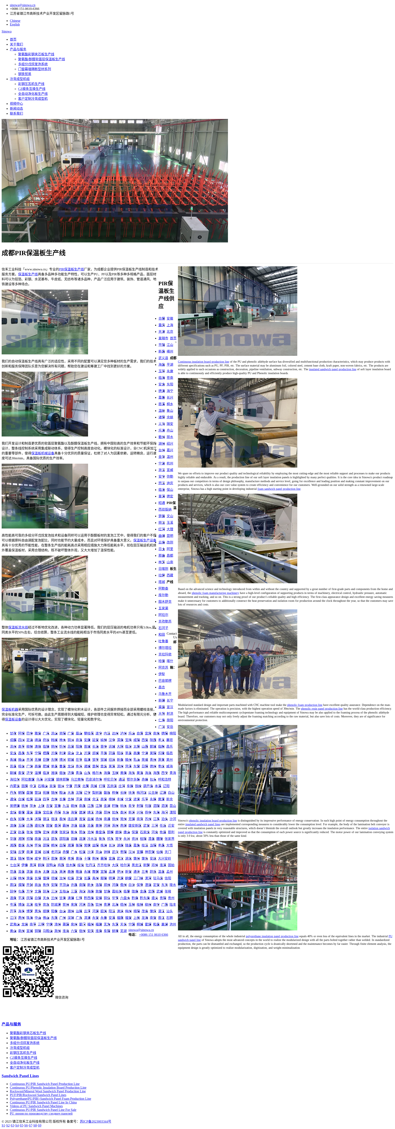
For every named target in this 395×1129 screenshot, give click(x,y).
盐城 (90, 819)
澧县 (151, 838)
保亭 (140, 885)
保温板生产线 (28, 274)
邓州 (154, 865)
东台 (66, 812)
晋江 (161, 917)
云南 (161, 542)
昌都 (170, 555)
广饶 (29, 766)
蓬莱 (161, 759)
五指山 (64, 891)
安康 (87, 740)
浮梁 (79, 799)
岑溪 (13, 904)
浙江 (161, 470)
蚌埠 (115, 931)
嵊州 (170, 351)
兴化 (140, 812)
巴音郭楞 (165, 680)
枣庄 (161, 766)
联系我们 (16, 113)
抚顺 (46, 792)
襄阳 (103, 858)
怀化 (38, 845)
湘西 (13, 845)
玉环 (161, 371)
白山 (171, 792)
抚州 (24, 806)
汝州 (62, 878)
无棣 (38, 759)
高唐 (136, 753)
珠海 (29, 917)
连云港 (72, 819)
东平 (29, 753)
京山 (98, 852)
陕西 (153, 740)
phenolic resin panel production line (322, 708)
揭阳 (136, 911)
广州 (62, 917)
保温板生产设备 (144, 540)
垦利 (95, 766)
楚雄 (161, 516)
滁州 (57, 931)
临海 (161, 377)
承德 (54, 832)
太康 (46, 871)
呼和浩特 (164, 779)
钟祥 (107, 852)
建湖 (82, 812)
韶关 (103, 911)
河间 (107, 825)
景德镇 (15, 806)
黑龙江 (137, 865)
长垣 (38, 878)
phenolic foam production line (304, 704)
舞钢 (95, 871)
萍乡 (33, 806)
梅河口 (141, 792)
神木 (62, 740)
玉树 (115, 773)
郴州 (54, 845)
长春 (62, 799)
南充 (156, 733)
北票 (85, 786)
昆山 (173, 806)
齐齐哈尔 (103, 865)
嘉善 (161, 397)
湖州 (161, 443)
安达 (153, 858)
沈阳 (79, 792)
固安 (49, 825)
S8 (35, 1125)
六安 (74, 931)
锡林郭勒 (62, 779)
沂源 (87, 753)
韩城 (54, 740)
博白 (21, 904)
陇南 (135, 891)
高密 (38, 766)
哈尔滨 (125, 865)
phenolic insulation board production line (213, 820)
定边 (29, 740)
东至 (115, 924)
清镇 (70, 898)
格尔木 (97, 773)
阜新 (130, 786)
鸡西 (61, 865)
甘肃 (62, 898)
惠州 (21, 917)
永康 (170, 371)
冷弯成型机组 (20, 79)
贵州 (171, 898)
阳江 (112, 911)
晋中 (103, 746)
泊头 (164, 819)
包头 (153, 779)
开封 (29, 885)
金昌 (143, 891)
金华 (161, 457)
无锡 (131, 819)
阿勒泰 (163, 588)
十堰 (87, 858)
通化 (13, 799)
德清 (161, 391)
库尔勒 (163, 595)
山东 (87, 773)
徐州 (115, 819)
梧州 (123, 904)
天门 (168, 852)
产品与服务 (18, 49)
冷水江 (92, 838)
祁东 (110, 838)
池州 (173, 924)
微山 (21, 759)
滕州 (128, 759)
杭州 (170, 463)
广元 (46, 733)
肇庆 (153, 911)
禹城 (13, 759)
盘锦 (29, 792)
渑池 (62, 871)
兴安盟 (49, 779)
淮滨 (163, 865)
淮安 (82, 819)
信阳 (168, 878)
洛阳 (98, 885)
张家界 (169, 838)
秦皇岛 (100, 832)
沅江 (46, 838)
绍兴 (170, 443)
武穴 (115, 852)
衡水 (74, 832)
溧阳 (173, 812)
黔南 (135, 898)
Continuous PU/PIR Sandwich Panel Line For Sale (43, 1110)
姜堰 (21, 812)
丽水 (170, 437)
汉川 (131, 852)
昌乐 (169, 746)
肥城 (46, 766)
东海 (156, 812)
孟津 (112, 871)
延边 (38, 799)
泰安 (21, 773)
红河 (161, 529)
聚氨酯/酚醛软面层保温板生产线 (41, 59)
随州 (21, 858)
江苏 (156, 819)
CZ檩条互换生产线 (31, 89)
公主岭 (153, 792)
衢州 (161, 437)
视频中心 (16, 103)
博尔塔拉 (165, 647)
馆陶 (38, 832)
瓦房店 (112, 786)
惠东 (38, 911)
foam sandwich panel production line (279, 488)
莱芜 (112, 766)
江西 (90, 806)
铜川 (70, 740)
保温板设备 (13, 719)
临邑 (169, 753)
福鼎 (120, 917)
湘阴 (21, 838)
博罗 (29, 911)
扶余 (131, 792)
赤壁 (66, 852)
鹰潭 (161, 799)
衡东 (102, 838)
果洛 (140, 773)
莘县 (128, 753)
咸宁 (38, 858)
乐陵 (161, 753)
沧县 (90, 825)
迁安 (171, 825)
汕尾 (79, 911)
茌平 (79, 759)
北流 (29, 904)
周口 (13, 885)
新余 (169, 799)
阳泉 (79, 746)
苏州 (148, 819)
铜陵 (38, 931)
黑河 (33, 865)
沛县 (98, 812)
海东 (131, 773)
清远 (120, 911)
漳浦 (87, 917)
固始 (171, 865)
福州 (90, 924)
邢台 (82, 832)
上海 (170, 325)
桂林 (140, 904)
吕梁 (70, 746)
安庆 (90, 931)
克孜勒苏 (165, 621)
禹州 (95, 878)
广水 (74, 852)
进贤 (136, 799)
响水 (123, 806)
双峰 (74, 838)
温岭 (161, 410)
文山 (170, 516)
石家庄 (145, 832)
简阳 (170, 720)
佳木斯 (71, 865)
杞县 (70, 878)
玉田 (21, 825)
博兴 (62, 759)
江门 (13, 917)
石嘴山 (43, 786)
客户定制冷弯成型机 (33, 98)
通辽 (121, 779)
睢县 (79, 871)
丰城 (120, 799)
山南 (170, 562)
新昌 (161, 351)
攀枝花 (89, 733)
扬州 (98, 819)
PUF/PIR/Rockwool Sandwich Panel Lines (38, 1095)
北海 (115, 904)
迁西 (29, 825)
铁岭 (138, 786)
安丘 (13, 753)
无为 (107, 924)
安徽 (170, 318)
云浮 (87, 911)
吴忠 (52, 786)
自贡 (140, 733)
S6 (26, 1125)
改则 (170, 542)
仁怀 (79, 898)
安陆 (13, 852)
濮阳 (21, 885)
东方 (164, 885)
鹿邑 (70, 871)
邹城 (103, 759)
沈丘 (54, 871)
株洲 (103, 845)
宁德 (49, 924)
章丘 (103, 766)
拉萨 (161, 575)
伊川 (120, 871)
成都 (13, 740)
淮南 (98, 931)
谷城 (46, 852)
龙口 (70, 766)
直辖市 (163, 338)
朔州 (54, 746)
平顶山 (64, 885)
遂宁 (98, 733)
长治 (95, 746)
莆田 (66, 924)
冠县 (112, 753)
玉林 (131, 904)
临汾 (128, 746)
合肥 (161, 318)
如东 (115, 812)
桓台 (21, 766)
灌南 (38, 812)
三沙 (54, 891)
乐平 (145, 799)
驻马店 (158, 878)
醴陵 (159, 838)
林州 (21, 878)
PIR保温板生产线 (71, 269)
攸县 (163, 832)
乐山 (131, 733)
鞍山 (62, 792)
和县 (156, 924)
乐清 (161, 430)
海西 (156, 773)
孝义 (161, 740)
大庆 (115, 865)
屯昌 (21, 891)
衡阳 (79, 845)
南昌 (82, 806)
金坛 (13, 812)
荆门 (46, 858)
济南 (70, 773)
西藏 (170, 575)
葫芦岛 (148, 786)
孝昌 (161, 845)
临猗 (46, 746)
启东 (13, 819)
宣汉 (170, 707)
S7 (30, 1125)
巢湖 (164, 924)
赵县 (21, 832)
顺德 (46, 911)
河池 (82, 904)
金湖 (107, 806)
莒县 (13, 766)
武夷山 (15, 924)
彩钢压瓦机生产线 (31, 84)
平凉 (21, 898)
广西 (164, 904)
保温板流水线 (18, 627)
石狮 (169, 917)
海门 (164, 812)
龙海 (145, 917)
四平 (46, 799)
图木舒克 (165, 601)
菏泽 (128, 766)
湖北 (128, 858)
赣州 (74, 806)
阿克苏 (163, 667)
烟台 (62, 773)
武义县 (163, 358)
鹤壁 (128, 878)
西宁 (164, 773)
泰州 (62, 819)
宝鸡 (128, 740)
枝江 (145, 845)
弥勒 (170, 476)
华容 (13, 838)
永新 (153, 799)
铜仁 (107, 898)
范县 (13, 871)
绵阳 (173, 733)
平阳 (161, 345)
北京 (170, 331)
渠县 (161, 707)
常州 (123, 819)
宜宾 (148, 733)
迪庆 (170, 483)
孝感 (70, 858)
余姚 (170, 417)
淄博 (38, 773)
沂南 (54, 753)
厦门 (82, 924)
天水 (46, 898)
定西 (151, 891)
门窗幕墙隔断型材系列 (34, 69)
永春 (103, 917)
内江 (107, 733)
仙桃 (159, 852)
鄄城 (153, 746)
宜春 (57, 806)
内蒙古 (15, 786)
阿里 (170, 549)
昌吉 (161, 687)
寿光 (79, 766)
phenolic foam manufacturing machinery (215, 593)
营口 (38, 792)
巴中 (29, 733)
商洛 (79, 740)
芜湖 (123, 931)
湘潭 (70, 845)
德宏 (170, 496)
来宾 (74, 904)
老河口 (56, 852)
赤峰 (145, 779)
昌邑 (21, 753)
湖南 (120, 845)
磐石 (107, 792)
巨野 (46, 759)
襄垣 (169, 740)
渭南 (120, 740)
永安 (95, 917)
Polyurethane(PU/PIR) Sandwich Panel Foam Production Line (50, 1098)
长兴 (170, 397)
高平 (21, 746)
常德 (87, 845)
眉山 (79, 733)
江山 (170, 345)
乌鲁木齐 (165, 694)
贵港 (107, 904)
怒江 (161, 483)
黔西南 (89, 898)
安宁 (161, 476)
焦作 (46, 885)
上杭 (136, 917)
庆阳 (29, 898)
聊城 (13, 773)
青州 (153, 759)
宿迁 (54, 819)
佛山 (46, 917)
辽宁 (87, 792)
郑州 (107, 885)
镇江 (46, 819)
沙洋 (90, 852)
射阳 (140, 806)
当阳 (153, 845)
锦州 (54, 792)
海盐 (161, 364)
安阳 (54, 885)
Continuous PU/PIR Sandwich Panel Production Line (45, 1084)
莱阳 (153, 753)
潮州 (70, 911)
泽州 (13, 746)
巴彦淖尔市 (94, 779)
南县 (38, 838)
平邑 (103, 753)
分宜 (128, 799)
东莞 (54, 917)
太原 (136, 746)
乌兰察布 (77, 779)
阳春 (54, 911)
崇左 (46, 904)
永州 (29, 845)
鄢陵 (103, 878)
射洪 (170, 713)
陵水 (173, 885)
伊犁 (161, 674)
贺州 (66, 904)
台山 (62, 911)
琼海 (46, 891)
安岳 (170, 727)
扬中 (148, 812)
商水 (38, 871)
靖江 (90, 812)
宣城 (29, 931)
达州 (115, 733)
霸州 (66, 825)
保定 (135, 832)
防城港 (56, 904)
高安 (103, 799)
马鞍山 (48, 931)
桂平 (38, 904)
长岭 (123, 792)
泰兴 (123, 812)
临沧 (161, 489)
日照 (145, 766)
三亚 (74, 891)
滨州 (120, 766)
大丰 (29, 819)
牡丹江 (90, 865)
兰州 (54, 898)
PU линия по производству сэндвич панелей (41, 1113)
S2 (8, 1125)
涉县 (74, 825)
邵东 (54, 838)
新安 (128, 871)
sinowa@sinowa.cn (22, 5)
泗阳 (156, 806)
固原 (24, 786)
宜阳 (103, 871)
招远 (112, 759)
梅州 (128, 911)
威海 (169, 766)
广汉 (161, 727)
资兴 (135, 838)
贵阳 (163, 898)
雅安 (38, 733)
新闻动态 (16, 108)
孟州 (169, 871)
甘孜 (13, 733)
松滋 (82, 852)
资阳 (62, 733)
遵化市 (39, 825)
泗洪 (164, 806)
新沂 (131, 812)
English (15, 24)
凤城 (94, 786)
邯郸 (110, 832)
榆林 (103, 740)
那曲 (161, 555)
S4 (17, 1125)
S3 (12, 1125)
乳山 (136, 759)
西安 (145, 740)
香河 (57, 825)
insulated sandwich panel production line (332, 369)
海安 (74, 812)
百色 (90, 904)
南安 (153, 917)
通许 (136, 871)
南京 (140, 819)
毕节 (115, 898)
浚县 (21, 871)
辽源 (163, 792)
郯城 (95, 753)
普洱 (161, 496)
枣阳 (123, 852)
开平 (13, 911)
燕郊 (123, 825)
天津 (161, 331)
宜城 (38, 852)
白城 (21, 799)
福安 (128, 917)
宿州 (82, 931)
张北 (29, 832)
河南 (115, 885)
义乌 (161, 424)
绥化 (80, 865)
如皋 (21, 819)
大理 (170, 529)
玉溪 (170, 522)
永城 (87, 871)
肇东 (145, 858)
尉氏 (153, 871)
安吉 (161, 384)
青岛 (79, 773)
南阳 (82, 885)
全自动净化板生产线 (33, 93)
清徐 (38, 746)
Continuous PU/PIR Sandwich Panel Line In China (43, 1102)
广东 (79, 917)
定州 (46, 832)
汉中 (112, 740)
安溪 (112, 917)
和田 (161, 634)
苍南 (170, 377)
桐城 (140, 924)
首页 (13, 39)
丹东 (13, 792)
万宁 (29, 891)
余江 (95, 799)
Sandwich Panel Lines (20, 1076)
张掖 (168, 891)
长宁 (170, 700)
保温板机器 (10, 709)
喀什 (170, 661)
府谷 (46, 740)
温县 (161, 871)
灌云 (29, 812)
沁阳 (13, 878)
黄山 (13, 931)
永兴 (126, 838)
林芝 (161, 562)
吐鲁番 (163, 641)
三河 (154, 825)
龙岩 (24, 924)
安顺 (98, 898)
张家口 (64, 832)
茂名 (145, 911)
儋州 (123, 885)
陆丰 (173, 904)
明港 (112, 878)
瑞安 (170, 424)
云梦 (21, 852)
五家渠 (163, 608)
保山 (170, 489)
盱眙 (115, 806)
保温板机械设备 (42, 453)
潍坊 (54, 773)
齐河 (29, 759)
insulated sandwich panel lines (202, 824)
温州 (170, 457)
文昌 (38, 891)
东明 (54, 759)
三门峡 (138, 878)
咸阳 (136, 740)
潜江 (13, 858)
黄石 (79, 858)
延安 (95, 740)
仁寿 (161, 720)
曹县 (62, 766)
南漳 (29, 852)
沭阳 (38, 819)
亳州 (21, 931)
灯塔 (102, 786)
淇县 (29, 871)
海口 (82, 891)
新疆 (161, 700)
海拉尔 (15, 779)
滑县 (29, 878)
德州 (153, 766)
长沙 (112, 845)
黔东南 (145, 898)
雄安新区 (135, 825)
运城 (112, 746)
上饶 (41, 806)
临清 (87, 759)
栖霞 (46, 753)
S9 (39, 1125)
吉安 (49, 806)
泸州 (123, 733)
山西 (145, 746)
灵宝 (79, 878)
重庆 (161, 325)
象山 (170, 410)
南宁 (156, 904)
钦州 (98, 904)
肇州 (136, 858)
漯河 (148, 878)
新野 (146, 865)
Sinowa (7, 31)
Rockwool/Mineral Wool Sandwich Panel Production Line (48, 1091)
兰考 (145, 871)
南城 (87, 799)
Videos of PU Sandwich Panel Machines (36, 1106)
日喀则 (163, 568)
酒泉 (13, 898)
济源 (120, 878)
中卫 (33, 786)
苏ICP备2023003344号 (95, 1121)
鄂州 (29, 858)
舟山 (170, 430)
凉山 (54, 733)
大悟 (169, 845)
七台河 (15, 865)
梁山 (70, 753)
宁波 (161, 463)
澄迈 (148, 885)
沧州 (90, 832)
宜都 (140, 852)
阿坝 (21, 733)
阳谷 (120, 753)
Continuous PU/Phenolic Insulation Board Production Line (48, 1087)
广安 (70, 733)
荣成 (145, 759)
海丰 (21, 911)
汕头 (169, 911)
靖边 (38, 740)
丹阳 (57, 812)
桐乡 (170, 404)
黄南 (123, 773)
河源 (95, 911)
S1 (3, 1125)
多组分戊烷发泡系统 (33, 64)
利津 (62, 753)
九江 (66, 806)
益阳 (95, 845)
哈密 (161, 661)
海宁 (170, 391)
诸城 (87, 766)
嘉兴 (170, 450)
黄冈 (62, 858)
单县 (54, 766)
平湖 (170, 364)
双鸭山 (51, 865)
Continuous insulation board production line (203, 361)
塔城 (161, 582)
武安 (146, 825)
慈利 (171, 832)
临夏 (126, 891)
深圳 (70, 917)
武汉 (120, 858)
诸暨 (161, 417)
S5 (21, 1125)
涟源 (82, 838)
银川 (61, 786)
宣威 (170, 470)
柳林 (29, 746)
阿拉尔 (163, 615)
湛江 (161, 911)
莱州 (169, 759)
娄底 (21, 845)
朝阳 (21, 792)
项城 (54, 878)
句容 (148, 806)
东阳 (170, 384)
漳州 (57, 924)
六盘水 (125, 898)
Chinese (15, 20)
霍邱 (148, 924)
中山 (38, 917)
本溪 (158, 786)
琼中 (13, 891)
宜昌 (112, 858)
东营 (136, 766)
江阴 (98, 806)
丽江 (161, 522)
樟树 (112, 799)
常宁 (118, 838)
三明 (41, 924)
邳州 (107, 812)
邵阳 (46, 845)
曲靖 (161, 536)
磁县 (82, 825)
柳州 (148, 904)
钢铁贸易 (24, 74)
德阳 (164, 733)
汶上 (79, 753)
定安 (156, 885)
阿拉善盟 (28, 779)
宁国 (131, 924)
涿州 (115, 825)
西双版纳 (165, 509)
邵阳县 (64, 838)
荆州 (95, 858)
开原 (77, 786)
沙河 (173, 819)
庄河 (121, 786)
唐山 (126, 832)
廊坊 (118, 832)
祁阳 (29, 838)
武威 (159, 891)
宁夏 (69, 786)
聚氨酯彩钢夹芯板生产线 (36, 54)
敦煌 (98, 891)
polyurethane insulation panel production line (272, 936)
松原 (29, 799)
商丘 (38, 885)
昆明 (170, 536)
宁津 (145, 753)
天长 (123, 924)
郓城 (70, 759)
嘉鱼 (136, 845)
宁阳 (38, 753)
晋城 (87, 746)
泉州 (74, 924)
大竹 (161, 713)
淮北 (66, 931)
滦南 (13, 825)
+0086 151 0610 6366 (153, 934)
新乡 (90, 885)
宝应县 (48, 812)
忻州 (62, 746)
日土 (161, 549)
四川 (21, 740)
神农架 (150, 852)
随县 (128, 845)
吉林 (54, 799)
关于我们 (16, 44)
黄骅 (98, 825)
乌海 (39, 779)
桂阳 (143, 838)
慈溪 (161, 404)
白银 (38, 898)
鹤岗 (41, 865)
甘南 (107, 891)
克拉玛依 (165, 654)
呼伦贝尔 (110, 779)
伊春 (24, 865)
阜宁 (131, 806)
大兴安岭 (164, 858)
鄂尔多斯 (133, 779)
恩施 (54, 858)
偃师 (46, 878)
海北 (148, 773)
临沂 (46, 773)
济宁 (29, 773)
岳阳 (62, 845)
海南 (107, 773)
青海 (173, 773)
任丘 (163, 825)
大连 (70, 792)
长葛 (87, 878)
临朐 (161, 746)
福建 (98, 924)
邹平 (95, 759)
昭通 (161, 503)
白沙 (131, 885)
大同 (120, 746)
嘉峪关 (117, 891)
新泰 (120, 759)
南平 (33, 924)
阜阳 (107, 931)
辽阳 (166, 786)
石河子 (163, 628)
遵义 (154, 898)
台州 (161, 450)
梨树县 (97, 792)
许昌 (74, 885)
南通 (107, 819)
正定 (13, 832)
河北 (154, 832)
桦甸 (115, 792)
